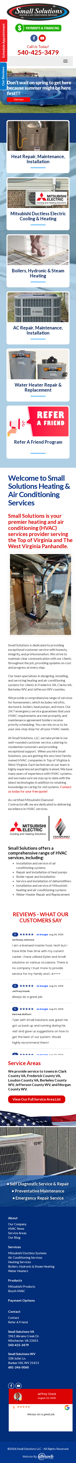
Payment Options (21, 1300)
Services (14, 1247)
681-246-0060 (18, 1367)
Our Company (17, 1224)
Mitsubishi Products (21, 1286)
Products (15, 1280)
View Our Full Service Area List (37, 1099)
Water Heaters (18, 1271)
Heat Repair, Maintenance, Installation (38, 159)
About (13, 1218)
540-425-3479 (38, 52)
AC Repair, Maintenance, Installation (38, 330)
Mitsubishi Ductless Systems (27, 1253)
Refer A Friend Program (38, 442)
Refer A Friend (18, 1322)
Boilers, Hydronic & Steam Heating (38, 273)
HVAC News (16, 1228)
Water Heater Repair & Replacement (38, 387)
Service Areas (17, 1233)
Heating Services (19, 1262)
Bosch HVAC (16, 1291)
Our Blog (14, 1237)
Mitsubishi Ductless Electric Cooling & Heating (38, 216)
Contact (14, 1311)
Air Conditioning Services (25, 1257)
